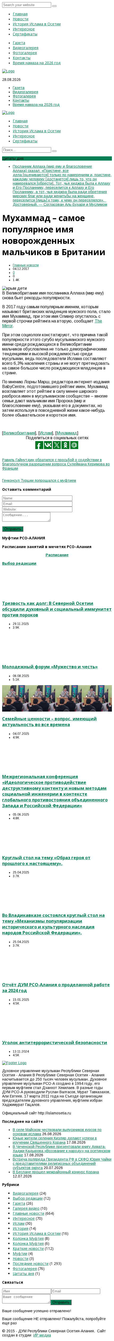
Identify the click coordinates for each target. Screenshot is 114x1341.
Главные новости (26, 265)
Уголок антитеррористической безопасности (54, 1042)
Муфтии (20, 1253)
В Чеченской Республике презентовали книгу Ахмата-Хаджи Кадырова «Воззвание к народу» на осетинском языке (61, 1150)
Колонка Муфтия (28, 1238)
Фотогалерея (25, 1268)
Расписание (57, 555)
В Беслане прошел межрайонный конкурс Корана (56, 1172)
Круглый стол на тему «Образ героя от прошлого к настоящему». (46, 860)
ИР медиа (42, 1335)
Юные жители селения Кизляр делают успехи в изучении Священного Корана (55, 1140)
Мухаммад (66, 433)
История (20, 1228)
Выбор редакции (28, 1198)
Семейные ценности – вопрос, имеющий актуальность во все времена (49, 721)
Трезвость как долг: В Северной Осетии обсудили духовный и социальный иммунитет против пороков (57, 609)
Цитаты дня (23, 1273)
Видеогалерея (25, 1193)
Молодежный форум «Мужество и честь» (50, 667)
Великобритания (19, 433)
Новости (20, 1258)
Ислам (46, 433)
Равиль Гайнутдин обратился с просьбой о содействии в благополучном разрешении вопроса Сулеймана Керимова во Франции (56, 464)
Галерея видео (26, 1208)
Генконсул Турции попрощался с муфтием (39, 480)
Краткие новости (28, 1248)
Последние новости (31, 1263)
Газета (19, 1203)
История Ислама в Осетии (37, 1233)
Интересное (24, 1218)
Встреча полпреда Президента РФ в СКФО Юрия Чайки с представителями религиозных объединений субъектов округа (62, 1163)
